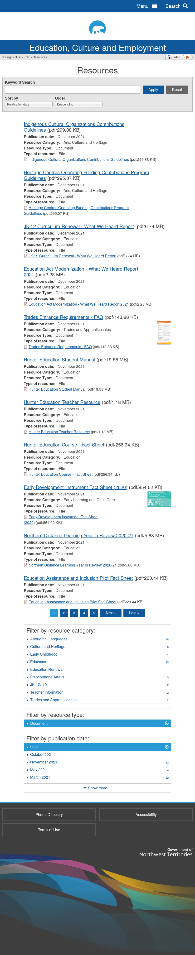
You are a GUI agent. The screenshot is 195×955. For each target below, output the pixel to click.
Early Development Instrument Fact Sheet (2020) (75, 487)
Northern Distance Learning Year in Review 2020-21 (78, 535)
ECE (27, 57)
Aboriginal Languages (99, 639)
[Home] (97, 27)
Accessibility (146, 814)
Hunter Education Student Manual (59, 359)
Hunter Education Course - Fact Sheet (64, 444)
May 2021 (99, 770)
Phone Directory (49, 814)
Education (99, 662)
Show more (97, 788)
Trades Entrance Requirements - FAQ (63, 316)
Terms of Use (49, 829)
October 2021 (99, 755)
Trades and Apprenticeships (99, 700)
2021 (37, 747)
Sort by (11, 98)
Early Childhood (99, 654)
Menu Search (158, 5)
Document (39, 723)
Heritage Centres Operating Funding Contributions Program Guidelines (86, 175)
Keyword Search (20, 82)
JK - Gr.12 (99, 685)
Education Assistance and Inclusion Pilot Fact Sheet (78, 577)
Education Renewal (99, 670)
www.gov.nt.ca (11, 57)
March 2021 (99, 777)
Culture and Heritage (99, 647)
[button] (179, 57)
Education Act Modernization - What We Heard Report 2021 (81, 271)
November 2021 (99, 762)
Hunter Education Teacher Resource (62, 401)
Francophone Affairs (99, 677)
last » (134, 612)
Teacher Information (99, 692)
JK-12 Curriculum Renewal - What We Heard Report (79, 226)
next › (111, 612)
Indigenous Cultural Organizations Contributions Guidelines (79, 159)
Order (60, 98)
